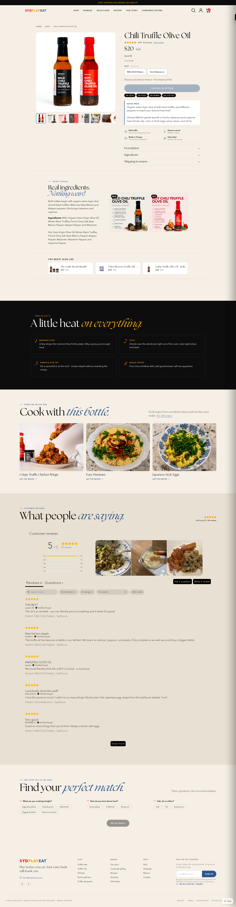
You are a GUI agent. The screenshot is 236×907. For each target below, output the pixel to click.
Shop (76, 10)
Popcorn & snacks (49, 812)
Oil (166, 807)
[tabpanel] (118, 669)
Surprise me (179, 807)
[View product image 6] (96, 118)
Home (39, 26)
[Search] (193, 10)
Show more (118, 743)
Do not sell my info (221, 901)
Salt (157, 807)
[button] (63, 556)
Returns (146, 873)
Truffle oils (82, 869)
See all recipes (164, 416)
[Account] (200, 10)
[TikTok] (28, 883)
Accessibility (202, 901)
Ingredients (131, 155)
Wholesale (115, 881)
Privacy (180, 901)
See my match (118, 823)
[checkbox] (137, 592)
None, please (94, 807)
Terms (190, 901)
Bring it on (125, 807)
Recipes (118, 10)
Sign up (209, 874)
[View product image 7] (106, 118)
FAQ (145, 864)
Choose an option (162, 88)
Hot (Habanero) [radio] (157, 72)
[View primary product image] (41, 118)
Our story (114, 864)
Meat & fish (64, 807)
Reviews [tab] (34, 582)
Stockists (114, 877)
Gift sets (81, 873)
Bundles (87, 10)
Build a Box (103, 10)
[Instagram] (22, 883)
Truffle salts (82, 864)
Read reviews (159, 42)
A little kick (110, 807)
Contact (146, 877)
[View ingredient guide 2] (52, 118)
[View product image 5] (85, 118)
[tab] (53, 583)
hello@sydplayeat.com (32, 878)
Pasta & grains (48, 807)
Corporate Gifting (152, 10)
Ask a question (182, 581)
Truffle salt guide (85, 881)
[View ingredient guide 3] (63, 118)
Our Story (132, 10)
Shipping (147, 869)
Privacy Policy (209, 882)
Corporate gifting (118, 869)
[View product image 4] (74, 118)
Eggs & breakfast (29, 807)
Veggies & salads (29, 812)
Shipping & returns (135, 161)
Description (131, 148)
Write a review (202, 581)
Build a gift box (84, 877)
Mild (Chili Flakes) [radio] (135, 72)
